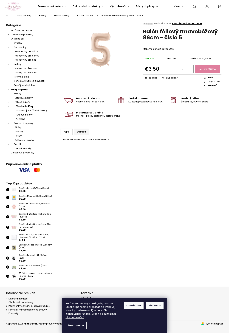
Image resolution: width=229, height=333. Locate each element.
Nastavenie (76, 325)
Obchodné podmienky (20, 302)
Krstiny (17, 64)
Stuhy (18, 127)
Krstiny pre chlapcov (26, 68)
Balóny (17, 93)
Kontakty (13, 313)
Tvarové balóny (24, 114)
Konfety (19, 131)
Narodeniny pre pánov (27, 55)
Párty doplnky (19, 89)
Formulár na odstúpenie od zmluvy (27, 309)
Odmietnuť (133, 305)
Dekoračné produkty (22, 34)
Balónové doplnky (23, 123)
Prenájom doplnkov (24, 85)
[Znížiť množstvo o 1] (174, 69)
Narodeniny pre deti (25, 59)
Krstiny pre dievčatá (26, 72)
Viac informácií (75, 317)
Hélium (18, 135)
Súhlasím (154, 305)
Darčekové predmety (22, 152)
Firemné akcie (21, 76)
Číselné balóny (24, 106)
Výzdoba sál (17, 38)
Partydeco (205, 58)
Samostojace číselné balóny (31, 110)
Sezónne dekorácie (21, 30)
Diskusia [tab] (81, 131)
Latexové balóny (24, 97)
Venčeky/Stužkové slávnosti (29, 80)
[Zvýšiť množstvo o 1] (189, 69)
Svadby (18, 43)
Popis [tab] (66, 131)
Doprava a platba (18, 298)
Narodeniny (20, 47)
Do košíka (210, 69)
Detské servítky (23, 148)
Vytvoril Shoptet (214, 323)
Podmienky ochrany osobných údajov (29, 306)
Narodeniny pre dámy (27, 51)
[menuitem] (51, 6)
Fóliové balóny (22, 102)
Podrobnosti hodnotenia (187, 23)
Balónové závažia (24, 140)
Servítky (18, 144)
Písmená (20, 119)
